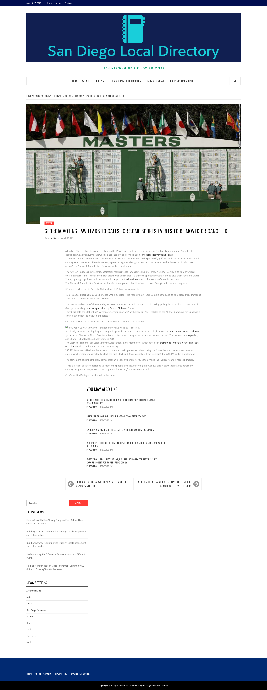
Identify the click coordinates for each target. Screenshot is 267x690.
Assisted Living (33, 590)
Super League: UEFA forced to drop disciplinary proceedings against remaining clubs (121, 401)
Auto (28, 597)
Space (29, 616)
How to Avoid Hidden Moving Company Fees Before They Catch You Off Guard (54, 522)
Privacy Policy (60, 673)
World (85, 81)
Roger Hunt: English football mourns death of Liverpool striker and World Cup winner (125, 444)
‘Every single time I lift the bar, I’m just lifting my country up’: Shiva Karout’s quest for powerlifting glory (122, 461)
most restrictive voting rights (157, 254)
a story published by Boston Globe (106, 308)
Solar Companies (156, 81)
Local (29, 603)
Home (49, 3)
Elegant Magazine (146, 685)
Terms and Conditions (80, 673)
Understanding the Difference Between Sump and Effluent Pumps (55, 556)
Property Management (182, 81)
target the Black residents (126, 279)
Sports (49, 223)
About (58, 3)
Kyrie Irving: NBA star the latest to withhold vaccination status (120, 429)
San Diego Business (36, 610)
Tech (28, 629)
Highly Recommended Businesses (125, 81)
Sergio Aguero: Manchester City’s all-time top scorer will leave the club (164, 484)
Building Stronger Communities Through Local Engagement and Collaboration (56, 533)
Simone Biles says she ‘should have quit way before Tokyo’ (116, 416)
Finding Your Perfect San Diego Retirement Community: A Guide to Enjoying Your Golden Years (55, 567)
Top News (98, 81)
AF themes (163, 685)
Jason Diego (53, 238)
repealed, (193, 335)
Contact (68, 3)
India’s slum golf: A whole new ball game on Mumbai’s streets (101, 484)
